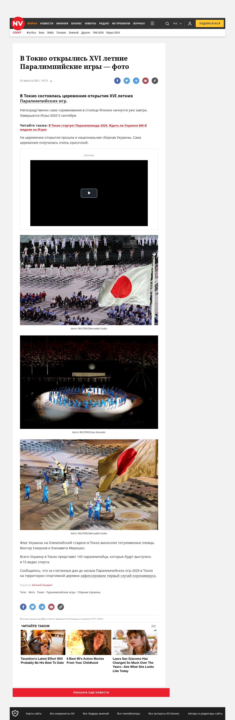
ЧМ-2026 (98, 32)
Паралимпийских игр (43, 101)
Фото (32, 592)
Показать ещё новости (91, 692)
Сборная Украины (88, 592)
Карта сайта (33, 713)
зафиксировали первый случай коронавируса (118, 575)
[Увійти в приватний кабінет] (189, 23)
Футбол (31, 32)
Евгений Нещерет (42, 585)
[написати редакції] (145, 80)
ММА (50, 32)
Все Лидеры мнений (96, 713)
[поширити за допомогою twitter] (127, 80)
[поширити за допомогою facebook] (117, 80)
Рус (175, 23)
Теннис (61, 32)
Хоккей (74, 32)
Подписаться (209, 23)
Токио (40, 592)
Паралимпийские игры (60, 592)
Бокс (42, 32)
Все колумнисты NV (62, 713)
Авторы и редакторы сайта (205, 713)
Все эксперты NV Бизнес (164, 713)
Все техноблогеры (128, 713)
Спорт (17, 32)
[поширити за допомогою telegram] (136, 80)
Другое (85, 32)
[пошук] (167, 23)
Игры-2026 (113, 32)
